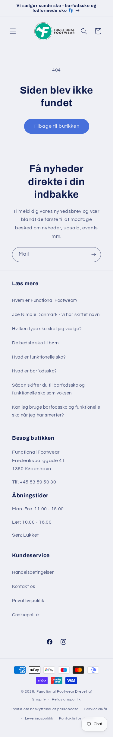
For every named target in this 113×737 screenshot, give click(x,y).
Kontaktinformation (76, 718)
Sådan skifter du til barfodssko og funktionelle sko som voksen (48, 389)
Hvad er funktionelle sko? (39, 357)
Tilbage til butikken (56, 126)
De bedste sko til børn (35, 343)
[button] (13, 31)
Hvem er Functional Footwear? (45, 300)
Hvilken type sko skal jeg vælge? (47, 329)
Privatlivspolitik (28, 600)
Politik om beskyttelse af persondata (44, 709)
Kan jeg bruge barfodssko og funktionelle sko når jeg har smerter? (56, 411)
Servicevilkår (96, 709)
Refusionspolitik (66, 699)
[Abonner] (94, 254)
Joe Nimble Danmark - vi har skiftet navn (55, 314)
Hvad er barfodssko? (34, 371)
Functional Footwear (55, 691)
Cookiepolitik (26, 615)
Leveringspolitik (39, 718)
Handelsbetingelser (33, 572)
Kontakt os (23, 586)
